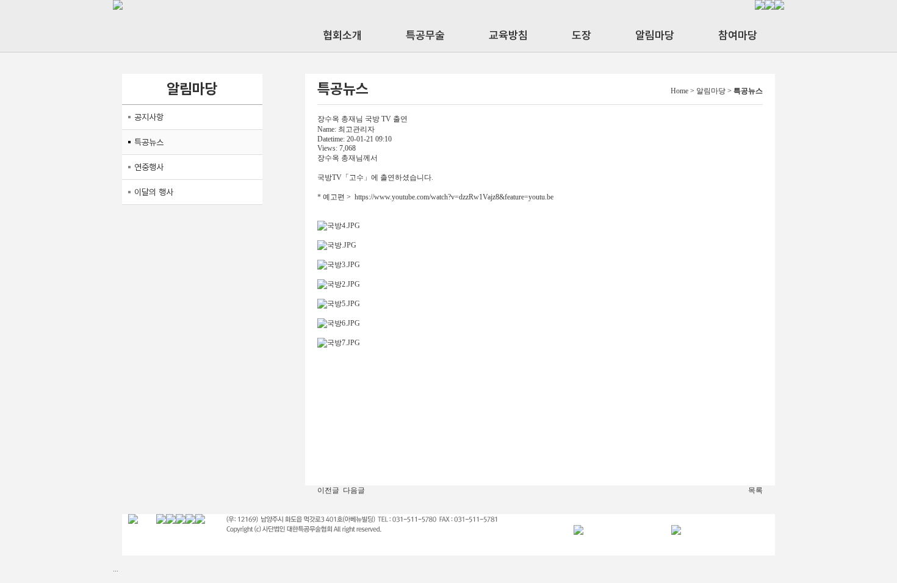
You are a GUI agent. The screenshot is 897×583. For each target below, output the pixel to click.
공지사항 (149, 117)
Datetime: (331, 139)
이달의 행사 (153, 192)
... (115, 569)
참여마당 (737, 35)
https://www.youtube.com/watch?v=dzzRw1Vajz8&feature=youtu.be (454, 197)
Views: (327, 148)
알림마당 (654, 35)
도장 (581, 35)
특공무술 (425, 35)
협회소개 (342, 35)
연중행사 (149, 167)
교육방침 (508, 35)
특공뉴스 (149, 142)
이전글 (328, 490)
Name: (326, 129)
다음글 (354, 490)
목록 (755, 490)
